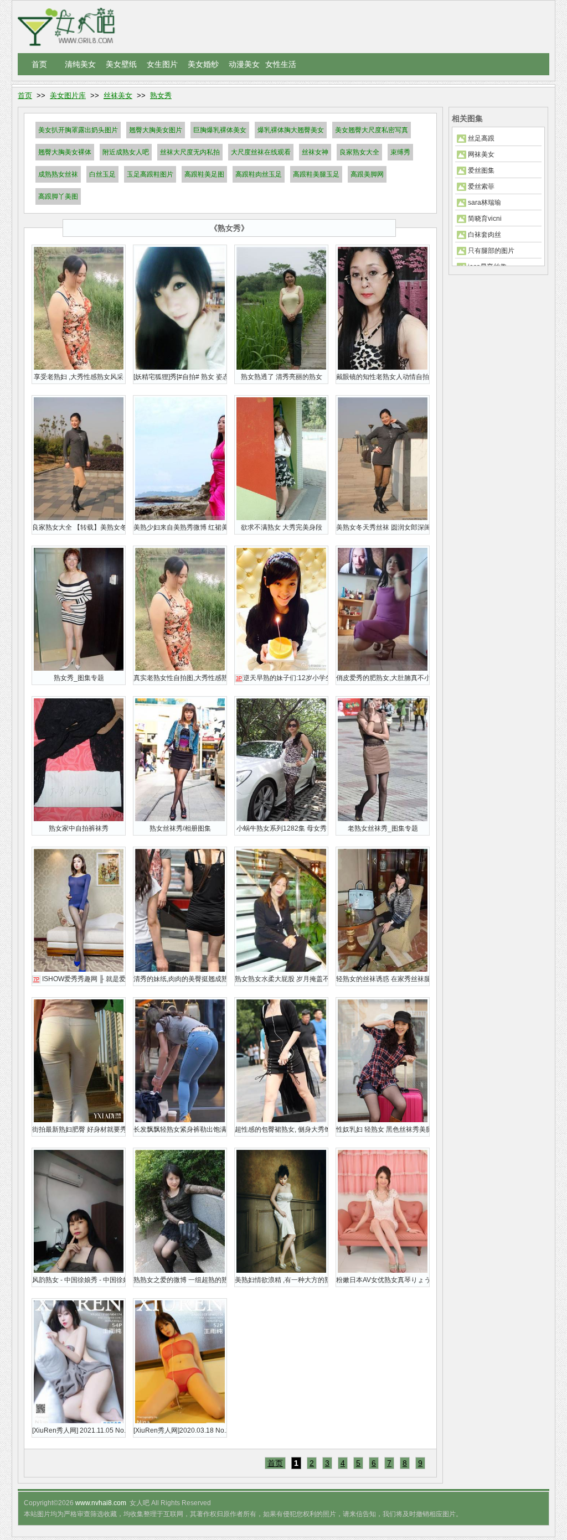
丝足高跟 (481, 138)
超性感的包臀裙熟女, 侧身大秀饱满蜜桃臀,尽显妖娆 (281, 1129)
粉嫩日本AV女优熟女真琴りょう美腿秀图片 (382, 1280)
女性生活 (280, 64)
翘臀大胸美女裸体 (64, 152)
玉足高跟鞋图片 (150, 174)
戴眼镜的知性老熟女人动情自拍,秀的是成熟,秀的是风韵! (382, 377)
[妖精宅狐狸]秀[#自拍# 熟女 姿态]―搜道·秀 (179, 377)
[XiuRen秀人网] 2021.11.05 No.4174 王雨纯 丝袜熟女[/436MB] (78, 1430)
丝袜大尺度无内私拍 (190, 152)
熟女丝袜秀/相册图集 (180, 828)
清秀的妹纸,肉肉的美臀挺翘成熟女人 (179, 979)
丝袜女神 (315, 152)
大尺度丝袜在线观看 (261, 152)
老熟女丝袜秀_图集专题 (383, 828)
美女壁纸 (121, 64)
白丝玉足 (102, 174)
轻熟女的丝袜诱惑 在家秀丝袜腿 (382, 979)
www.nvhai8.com (100, 1503)
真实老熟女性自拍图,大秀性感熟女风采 (179, 678)
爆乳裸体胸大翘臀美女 (290, 130)
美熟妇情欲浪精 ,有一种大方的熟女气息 (281, 1280)
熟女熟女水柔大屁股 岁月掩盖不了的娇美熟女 (281, 979)
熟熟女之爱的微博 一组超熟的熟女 (179, 1280)
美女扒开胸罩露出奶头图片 (78, 130)
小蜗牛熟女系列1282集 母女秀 (281, 828)
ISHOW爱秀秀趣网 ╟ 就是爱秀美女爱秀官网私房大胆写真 (79, 979)
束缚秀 (400, 152)
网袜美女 (481, 154)
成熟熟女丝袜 (58, 174)
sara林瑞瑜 (484, 202)
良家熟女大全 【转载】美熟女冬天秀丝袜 (78, 527)
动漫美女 (244, 64)
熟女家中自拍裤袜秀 (79, 828)
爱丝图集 (481, 170)
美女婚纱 (203, 64)
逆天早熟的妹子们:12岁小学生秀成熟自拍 (282, 678)
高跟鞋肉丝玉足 (258, 174)
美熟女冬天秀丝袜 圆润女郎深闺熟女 (382, 527)
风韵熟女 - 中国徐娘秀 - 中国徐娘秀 (78, 1280)
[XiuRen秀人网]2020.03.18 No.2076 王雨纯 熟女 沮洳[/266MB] (179, 1430)
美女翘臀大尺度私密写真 (371, 130)
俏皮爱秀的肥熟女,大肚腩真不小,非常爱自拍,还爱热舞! (382, 678)
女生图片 (162, 64)
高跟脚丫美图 (58, 196)
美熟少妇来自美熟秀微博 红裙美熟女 (179, 527)
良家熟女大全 (359, 152)
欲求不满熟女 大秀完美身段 (281, 527)
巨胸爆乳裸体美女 (219, 130)
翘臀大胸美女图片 (155, 130)
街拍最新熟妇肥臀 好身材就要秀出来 (78, 1129)
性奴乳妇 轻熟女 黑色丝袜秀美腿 (382, 1129)
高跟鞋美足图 (204, 174)
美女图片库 (68, 95)
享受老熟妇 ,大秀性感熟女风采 (78, 377)
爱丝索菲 (481, 186)
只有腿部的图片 (491, 251)
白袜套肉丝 (484, 234)
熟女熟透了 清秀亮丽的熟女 (281, 377)
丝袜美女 (118, 95)
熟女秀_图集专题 (79, 678)
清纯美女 (80, 64)
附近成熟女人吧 (125, 152)
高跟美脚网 (367, 174)
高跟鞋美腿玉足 (316, 174)
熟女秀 (161, 95)
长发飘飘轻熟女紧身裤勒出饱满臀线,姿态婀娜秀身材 (179, 1129)
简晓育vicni (485, 218)
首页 (39, 64)
